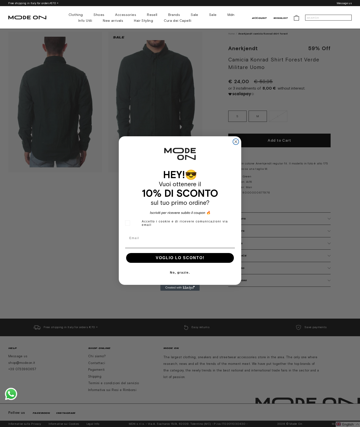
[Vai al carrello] (296, 17)
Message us (344, 3)
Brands (174, 15)
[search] (328, 18)
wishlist (281, 18)
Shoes (99, 15)
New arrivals (113, 21)
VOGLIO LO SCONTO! (180, 258)
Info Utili (85, 21)
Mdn (231, 15)
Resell (152, 15)
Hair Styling (143, 21)
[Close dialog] (236, 142)
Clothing (76, 15)
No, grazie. (180, 272)
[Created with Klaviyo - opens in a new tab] (180, 288)
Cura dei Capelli (177, 21)
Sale (194, 15)
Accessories (125, 15)
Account (259, 18)
